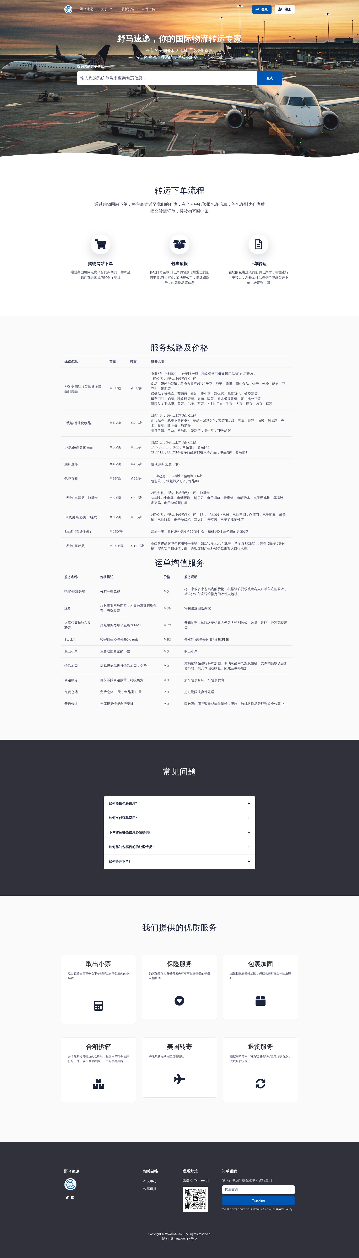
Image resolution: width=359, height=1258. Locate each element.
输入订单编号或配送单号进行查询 (247, 1180)
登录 (264, 9)
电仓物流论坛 (159, 1194)
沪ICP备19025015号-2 (179, 1239)
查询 (270, 78)
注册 (287, 9)
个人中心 (149, 1181)
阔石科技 (159, 1196)
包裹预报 (149, 1189)
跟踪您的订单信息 (90, 66)
